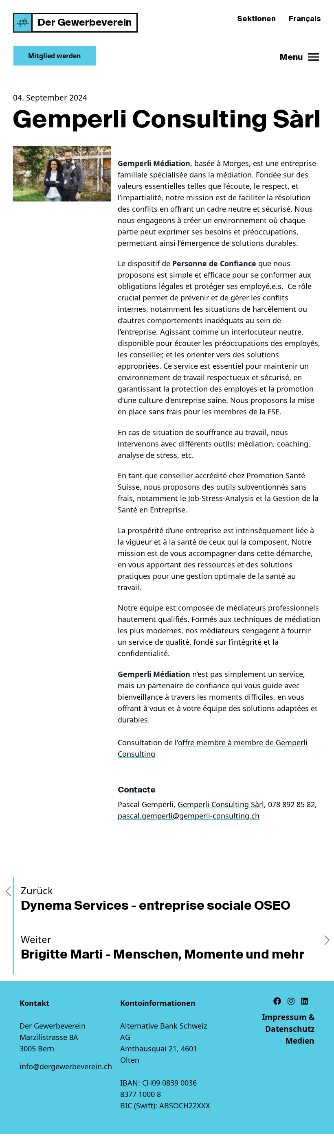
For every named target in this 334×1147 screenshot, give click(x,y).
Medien (300, 1040)
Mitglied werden (54, 55)
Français (305, 18)
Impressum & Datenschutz (288, 1022)
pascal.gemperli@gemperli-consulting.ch (188, 816)
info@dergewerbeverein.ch (66, 1066)
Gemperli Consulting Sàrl (221, 804)
